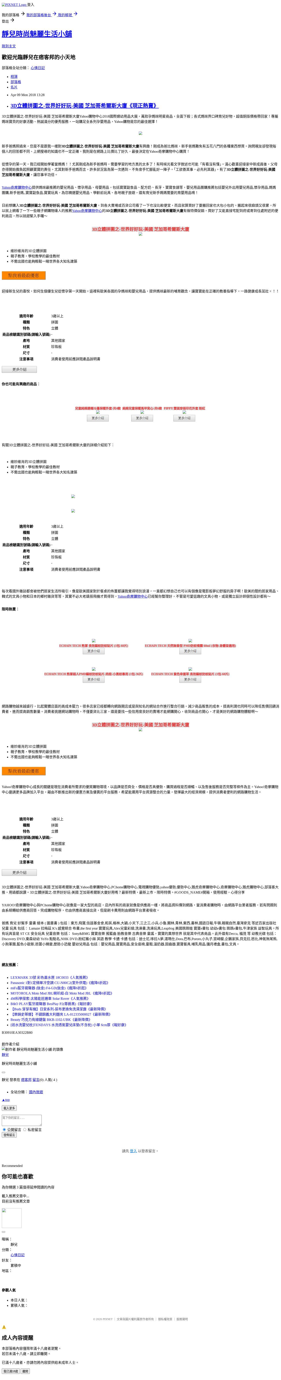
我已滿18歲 (11, 1371)
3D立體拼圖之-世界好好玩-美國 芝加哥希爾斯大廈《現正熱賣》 (85, 106)
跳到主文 (9, 46)
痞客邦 (26, 1080)
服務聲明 (182, 1319)
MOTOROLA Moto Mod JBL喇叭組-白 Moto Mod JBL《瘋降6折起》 (62, 993)
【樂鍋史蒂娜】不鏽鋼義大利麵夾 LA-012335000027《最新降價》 (61, 1014)
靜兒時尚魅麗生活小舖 (37, 34)
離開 (25, 1371)
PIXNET (108, 1319)
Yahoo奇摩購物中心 (17, 187)
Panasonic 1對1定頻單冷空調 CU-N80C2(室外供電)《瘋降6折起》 (60, 983)
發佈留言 (9, 1135)
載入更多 (9, 1108)
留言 (36, 1080)
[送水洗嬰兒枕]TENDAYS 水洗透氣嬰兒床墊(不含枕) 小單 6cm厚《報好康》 (69, 1025)
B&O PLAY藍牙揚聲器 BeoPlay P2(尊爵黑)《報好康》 (52, 1004)
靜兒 (5, 1055)
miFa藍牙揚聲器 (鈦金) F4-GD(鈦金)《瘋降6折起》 (49, 988)
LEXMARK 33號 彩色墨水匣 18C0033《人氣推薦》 (50, 977)
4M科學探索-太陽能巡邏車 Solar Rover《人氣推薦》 (50, 998)
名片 (14, 87)
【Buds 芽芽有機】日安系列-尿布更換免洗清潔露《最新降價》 (59, 1009)
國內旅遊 (36, 1092)
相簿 (14, 77)
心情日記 (38, 68)
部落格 (16, 82)
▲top (6, 1100)
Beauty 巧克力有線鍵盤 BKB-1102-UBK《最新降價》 (51, 1020)
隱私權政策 (165, 1319)
